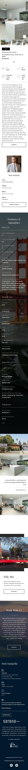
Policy (20, 757)
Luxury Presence (18, 761)
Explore (14, 591)
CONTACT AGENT (14, 204)
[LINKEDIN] (16, 765)
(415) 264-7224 (6, 188)
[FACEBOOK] (11, 765)
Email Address (6, 708)
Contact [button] (14, 144)
